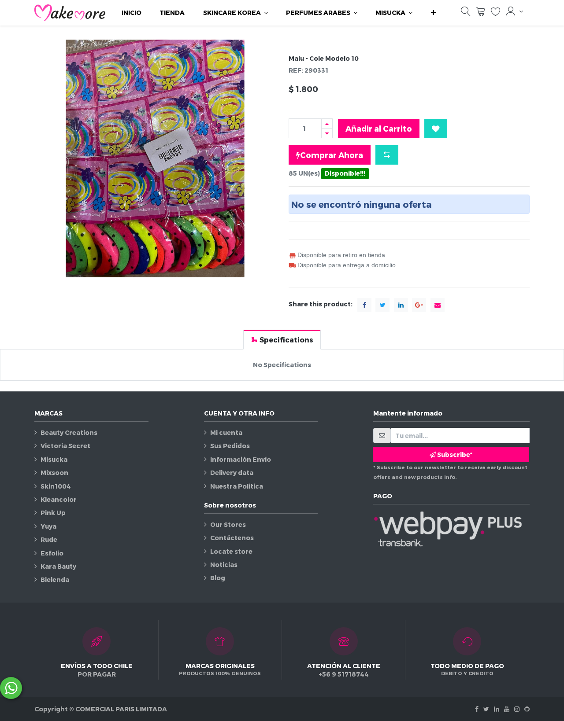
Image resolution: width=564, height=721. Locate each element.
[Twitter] (486, 709)
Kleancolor (59, 499)
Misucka (54, 459)
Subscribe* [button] (454, 454)
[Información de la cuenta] (514, 11)
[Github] (527, 709)
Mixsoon (54, 472)
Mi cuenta (226, 432)
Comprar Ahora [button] (331, 154)
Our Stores (228, 524)
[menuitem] (131, 13)
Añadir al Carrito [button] (378, 128)
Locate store (231, 551)
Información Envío (240, 459)
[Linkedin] (496, 709)
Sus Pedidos (230, 445)
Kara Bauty (58, 566)
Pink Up (53, 512)
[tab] (282, 339)
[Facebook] (477, 709)
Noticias (223, 564)
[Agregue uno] (327, 123)
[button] (433, 13)
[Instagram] (516, 709)
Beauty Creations (69, 432)
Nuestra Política (236, 486)
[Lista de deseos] (496, 13)
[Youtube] (506, 709)
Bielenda (55, 579)
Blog (217, 577)
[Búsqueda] (466, 13)
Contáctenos (232, 537)
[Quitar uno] (327, 133)
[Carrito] (481, 13)
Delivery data (231, 472)
